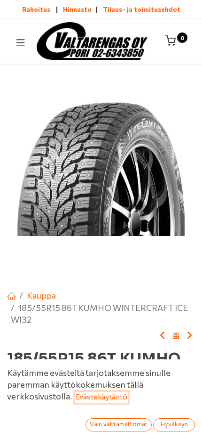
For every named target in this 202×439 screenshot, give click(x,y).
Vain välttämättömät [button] (119, 424)
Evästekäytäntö (101, 397)
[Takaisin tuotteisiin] (176, 336)
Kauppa (41, 295)
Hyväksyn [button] (174, 424)
